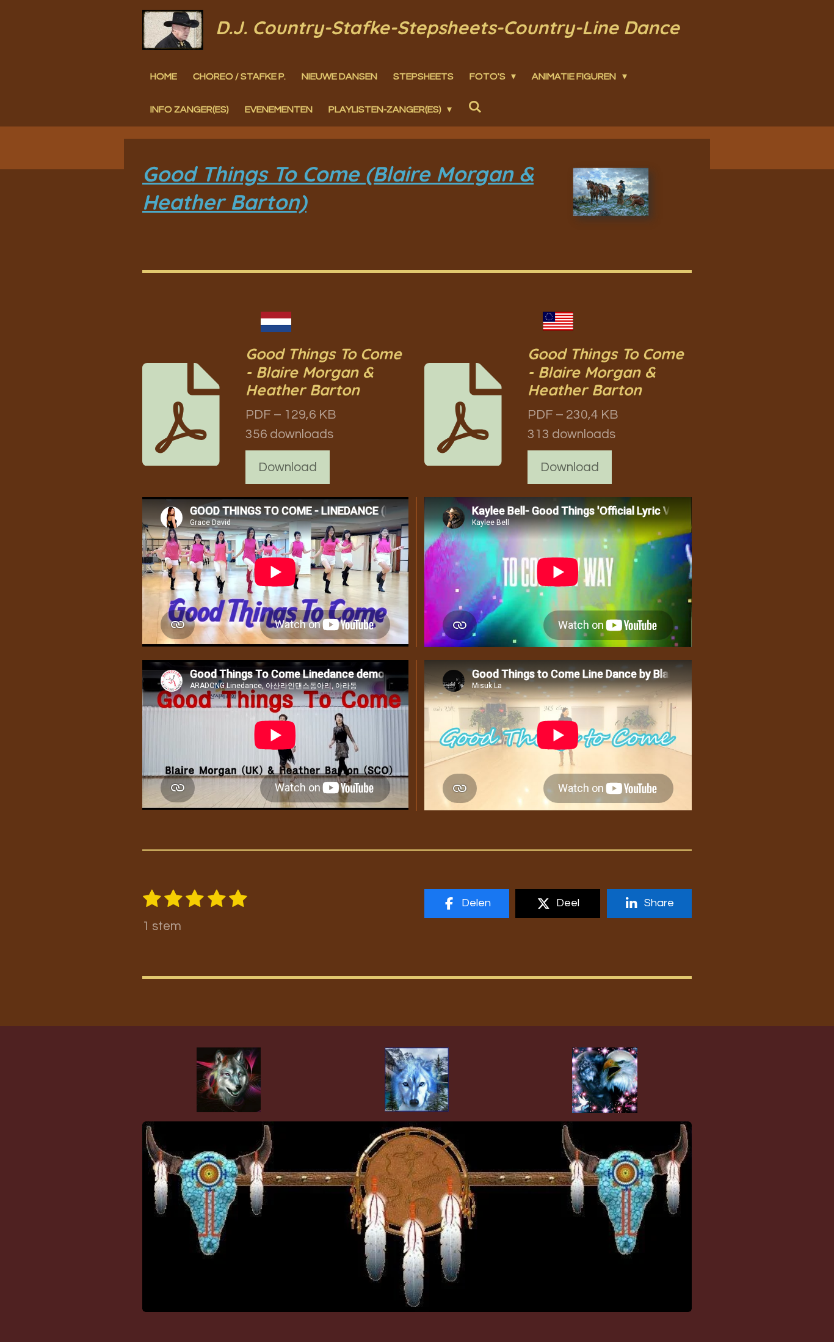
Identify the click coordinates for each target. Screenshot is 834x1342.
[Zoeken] (474, 106)
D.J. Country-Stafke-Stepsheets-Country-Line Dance (448, 27)
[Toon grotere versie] (229, 1079)
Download (287, 467)
